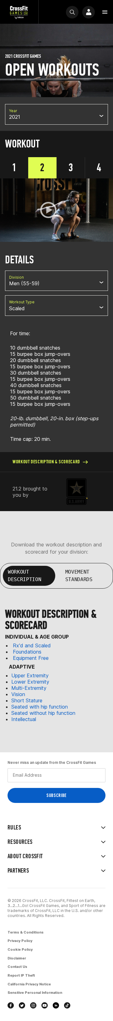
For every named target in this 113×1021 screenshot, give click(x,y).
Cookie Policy (20, 949)
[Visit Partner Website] (76, 491)
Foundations (27, 652)
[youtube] (44, 1005)
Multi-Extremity (28, 688)
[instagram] (33, 1005)
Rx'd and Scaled (32, 645)
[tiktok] (67, 1005)
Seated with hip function (39, 707)
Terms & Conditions (26, 932)
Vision (18, 694)
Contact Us (17, 966)
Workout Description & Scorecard (46, 462)
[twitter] (22, 1005)
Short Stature (26, 700)
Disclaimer (17, 958)
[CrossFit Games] (19, 12)
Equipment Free (31, 658)
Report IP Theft (21, 975)
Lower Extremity (30, 682)
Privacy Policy (20, 941)
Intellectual (23, 719)
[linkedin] (56, 1005)
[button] (105, 12)
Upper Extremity (30, 675)
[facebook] (11, 1005)
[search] (72, 12)
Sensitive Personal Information (35, 992)
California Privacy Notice (29, 984)
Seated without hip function (43, 713)
